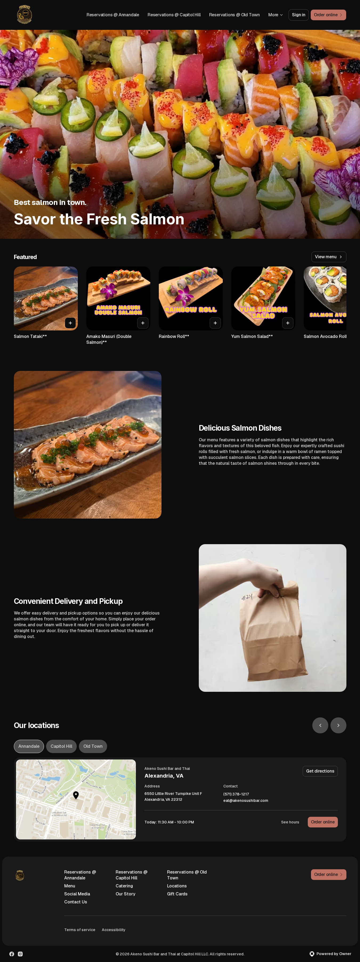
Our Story (125, 894)
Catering (124, 886)
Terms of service (79, 929)
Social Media (77, 894)
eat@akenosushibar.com (245, 800)
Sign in (298, 15)
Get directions (320, 771)
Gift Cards (177, 894)
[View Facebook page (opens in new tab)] (12, 954)
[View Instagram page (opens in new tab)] (20, 954)
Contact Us (75, 902)
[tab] (29, 746)
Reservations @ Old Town (234, 15)
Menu (69, 886)
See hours (290, 822)
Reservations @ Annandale (113, 15)
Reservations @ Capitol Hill (174, 15)
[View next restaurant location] (338, 725)
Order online (323, 822)
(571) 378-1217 (236, 794)
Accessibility (114, 929)
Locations (177, 886)
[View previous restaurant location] (320, 725)
